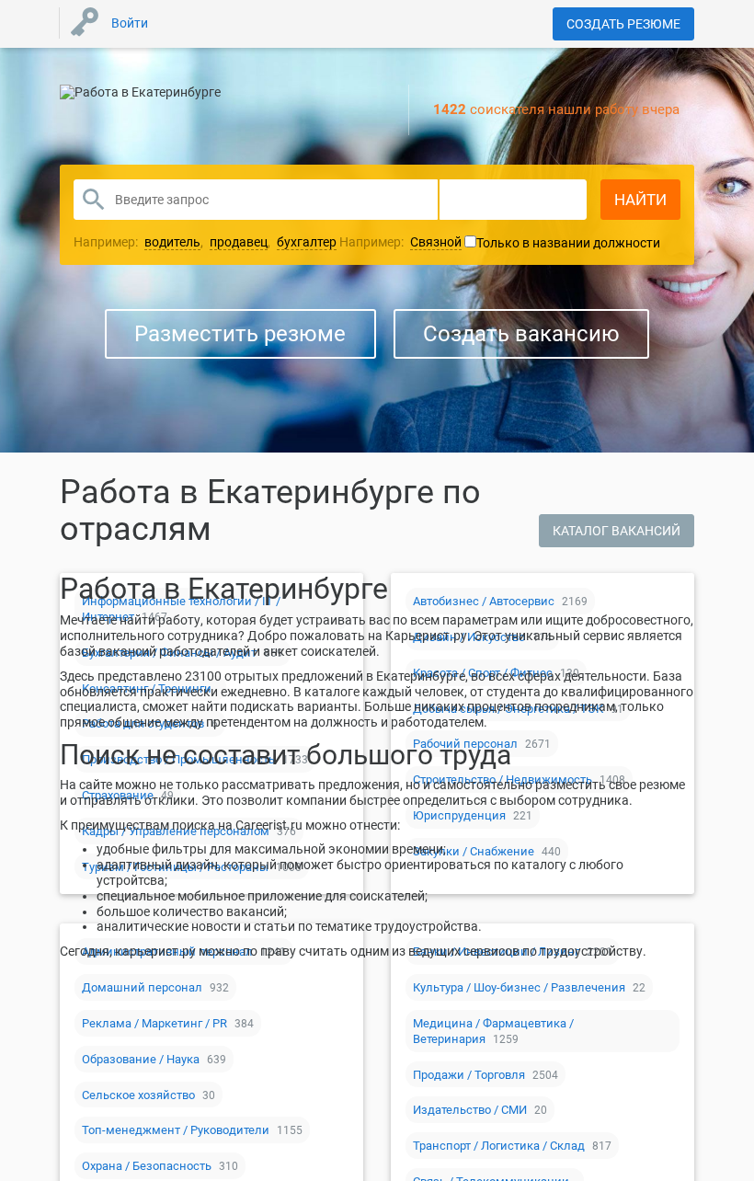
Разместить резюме (240, 334)
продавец (239, 242)
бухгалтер (307, 242)
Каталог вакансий (616, 530)
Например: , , (205, 242)
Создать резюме (623, 24)
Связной (436, 242)
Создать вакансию (521, 334)
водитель (172, 242)
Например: (400, 242)
